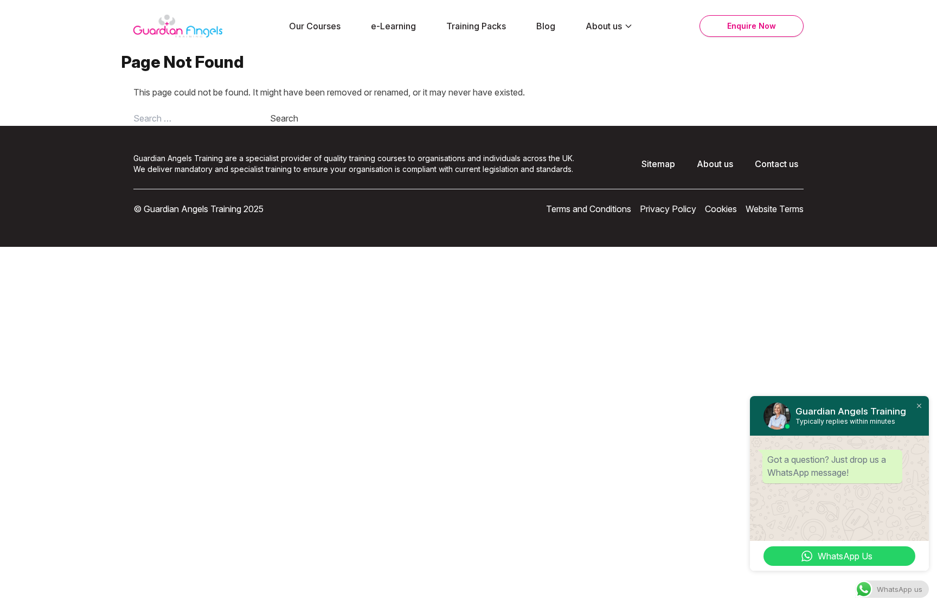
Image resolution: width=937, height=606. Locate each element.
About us (604, 26)
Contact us (776, 163)
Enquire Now (751, 25)
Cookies (721, 208)
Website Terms (775, 208)
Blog (545, 26)
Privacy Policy (668, 208)
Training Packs (476, 26)
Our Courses (315, 26)
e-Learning (393, 26)
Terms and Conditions (588, 208)
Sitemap (658, 163)
